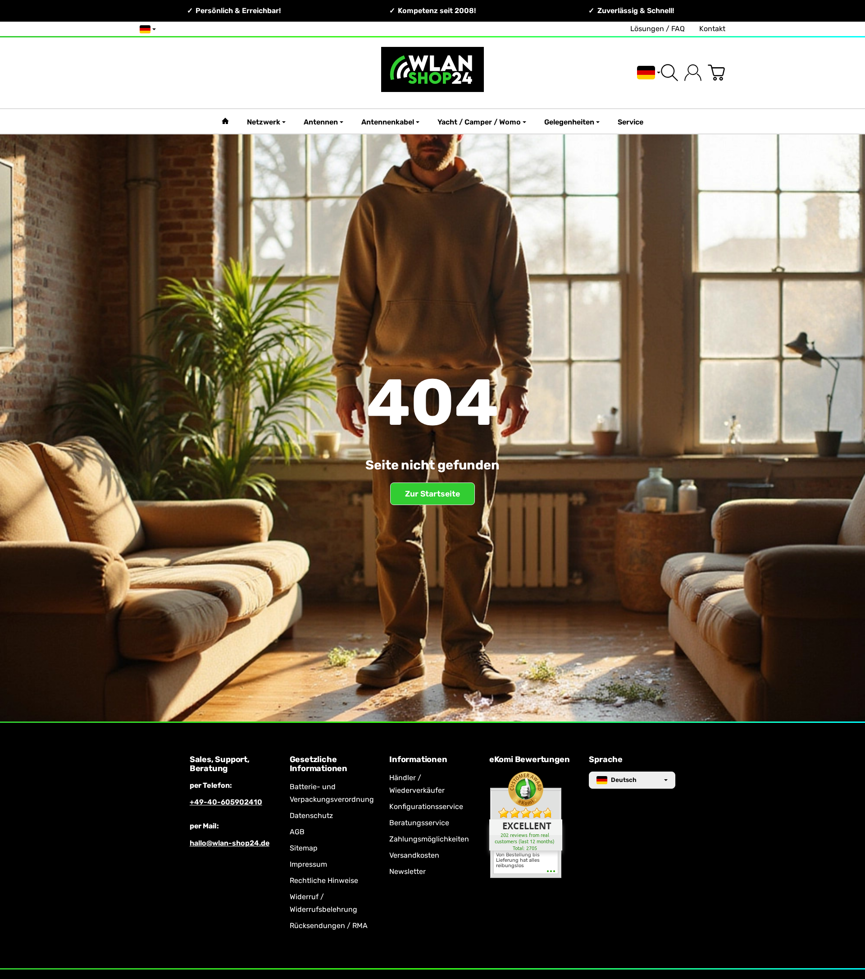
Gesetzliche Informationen (318, 764)
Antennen (321, 122)
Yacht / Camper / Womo (479, 122)
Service (630, 122)
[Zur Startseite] (432, 73)
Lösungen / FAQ (657, 28)
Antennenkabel (387, 122)
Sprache (606, 759)
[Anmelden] (693, 73)
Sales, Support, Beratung (220, 764)
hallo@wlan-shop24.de (229, 843)
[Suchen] (669, 73)
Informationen (418, 759)
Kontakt (712, 28)
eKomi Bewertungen (529, 759)
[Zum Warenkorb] (716, 73)
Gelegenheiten (569, 122)
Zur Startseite (432, 493)
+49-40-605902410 (226, 802)
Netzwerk (263, 122)
